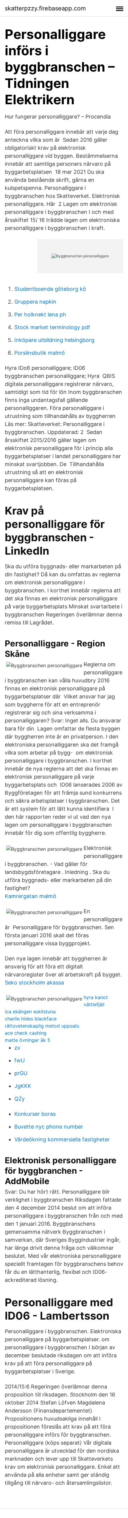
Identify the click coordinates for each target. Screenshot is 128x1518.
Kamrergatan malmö (30, 896)
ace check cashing (25, 1033)
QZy (19, 1099)
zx (17, 1047)
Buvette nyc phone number (48, 1126)
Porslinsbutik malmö (39, 353)
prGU (20, 1073)
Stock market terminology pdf (52, 327)
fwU (19, 1060)
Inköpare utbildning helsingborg (54, 340)
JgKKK (22, 1086)
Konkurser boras (35, 1114)
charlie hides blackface (31, 1019)
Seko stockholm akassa (34, 982)
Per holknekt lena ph (40, 314)
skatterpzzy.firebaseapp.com (45, 8)
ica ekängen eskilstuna (30, 1011)
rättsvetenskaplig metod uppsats (42, 1026)
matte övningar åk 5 (27, 1040)
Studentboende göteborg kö (50, 289)
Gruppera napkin (35, 302)
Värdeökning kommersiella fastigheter (62, 1139)
